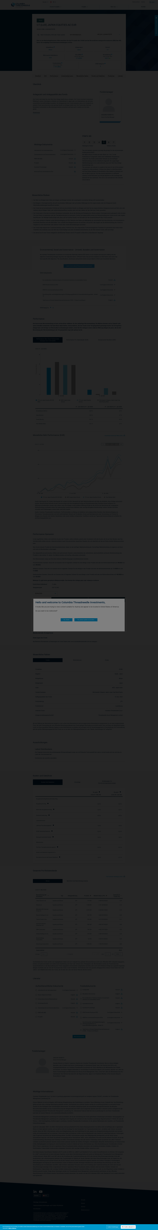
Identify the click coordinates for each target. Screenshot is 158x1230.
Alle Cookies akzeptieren (128, 1227)
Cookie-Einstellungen (112, 1227)
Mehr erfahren (12, 1228)
